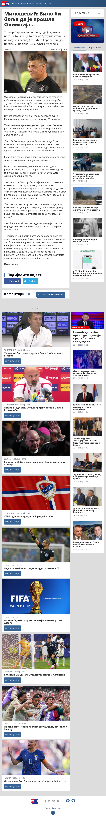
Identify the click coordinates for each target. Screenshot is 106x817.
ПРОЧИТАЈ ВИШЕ (12, 361)
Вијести (23, 4)
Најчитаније (94, 47)
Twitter (32, 281)
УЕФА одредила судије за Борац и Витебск (29, 516)
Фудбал (35, 308)
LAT (45, 3)
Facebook (14, 281)
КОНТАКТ (38, 4)
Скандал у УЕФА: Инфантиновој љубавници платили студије (34, 463)
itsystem (56, 808)
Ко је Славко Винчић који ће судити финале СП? (32, 568)
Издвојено (79, 47)
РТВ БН (31, 4)
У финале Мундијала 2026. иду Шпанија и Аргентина (34, 674)
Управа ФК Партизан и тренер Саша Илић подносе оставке (33, 354)
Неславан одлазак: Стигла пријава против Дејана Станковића (33, 409)
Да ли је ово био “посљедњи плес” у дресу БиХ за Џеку (35, 781)
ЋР (50, 3)
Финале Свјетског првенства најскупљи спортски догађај (33, 621)
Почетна (15, 4)
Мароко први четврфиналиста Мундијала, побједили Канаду (35, 728)
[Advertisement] (87, 297)
